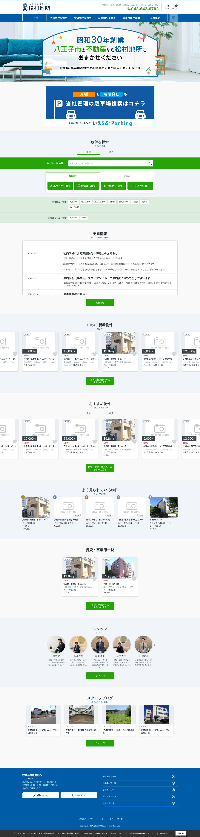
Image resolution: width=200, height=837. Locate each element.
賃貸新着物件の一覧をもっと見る (100, 380)
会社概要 (155, 18)
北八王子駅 (85, 202)
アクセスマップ (109, 796)
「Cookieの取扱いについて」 (145, 834)
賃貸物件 (73, 176)
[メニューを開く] (173, 17)
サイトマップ (117, 819)
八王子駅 (73, 202)
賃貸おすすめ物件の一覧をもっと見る (100, 468)
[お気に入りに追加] (15, 354)
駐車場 (127, 176)
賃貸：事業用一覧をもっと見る (100, 606)
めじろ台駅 (74, 207)
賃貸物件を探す (82, 18)
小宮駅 (135, 202)
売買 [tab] (111, 152)
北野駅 (144, 202)
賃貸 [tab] (89, 152)
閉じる (181, 833)
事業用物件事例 (131, 18)
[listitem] (40, 351)
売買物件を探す (58, 18)
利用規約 (82, 819)
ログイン (167, 8)
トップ (34, 18)
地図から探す (115, 185)
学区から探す (142, 185)
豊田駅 (112, 202)
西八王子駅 (123, 202)
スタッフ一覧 (100, 676)
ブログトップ (108, 790)
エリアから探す (61, 185)
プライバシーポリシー (99, 819)
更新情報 (100, 302)
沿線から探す (88, 185)
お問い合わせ (42, 795)
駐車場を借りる (107, 18)
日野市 (84, 218)
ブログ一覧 (100, 743)
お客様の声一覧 (109, 783)
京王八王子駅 (100, 202)
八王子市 (73, 218)
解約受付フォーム (110, 776)
